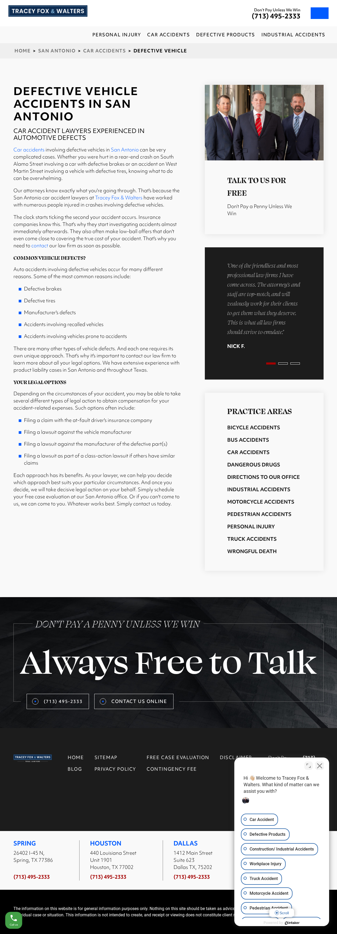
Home (22, 51)
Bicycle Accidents (253, 427)
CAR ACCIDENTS (168, 35)
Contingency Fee (172, 769)
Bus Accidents (248, 439)
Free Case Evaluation (178, 757)
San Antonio (57, 51)
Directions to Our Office (263, 477)
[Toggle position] (308, 765)
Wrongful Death (252, 551)
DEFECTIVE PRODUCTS (225, 35)
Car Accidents (104, 51)
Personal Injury (251, 526)
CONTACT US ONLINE (139, 701)
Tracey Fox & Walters (118, 197)
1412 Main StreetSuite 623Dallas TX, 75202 (193, 860)
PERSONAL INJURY (116, 35)
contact (39, 245)
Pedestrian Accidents (259, 514)
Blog (75, 769)
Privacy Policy (115, 769)
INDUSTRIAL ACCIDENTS (293, 35)
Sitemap (106, 757)
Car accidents (28, 149)
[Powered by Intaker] (292, 923)
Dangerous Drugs (253, 464)
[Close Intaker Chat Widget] (319, 765)
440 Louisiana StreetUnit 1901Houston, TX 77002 (113, 860)
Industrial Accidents (258, 489)
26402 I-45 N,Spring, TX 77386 (33, 856)
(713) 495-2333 (276, 16)
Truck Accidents (252, 538)
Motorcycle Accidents (260, 501)
